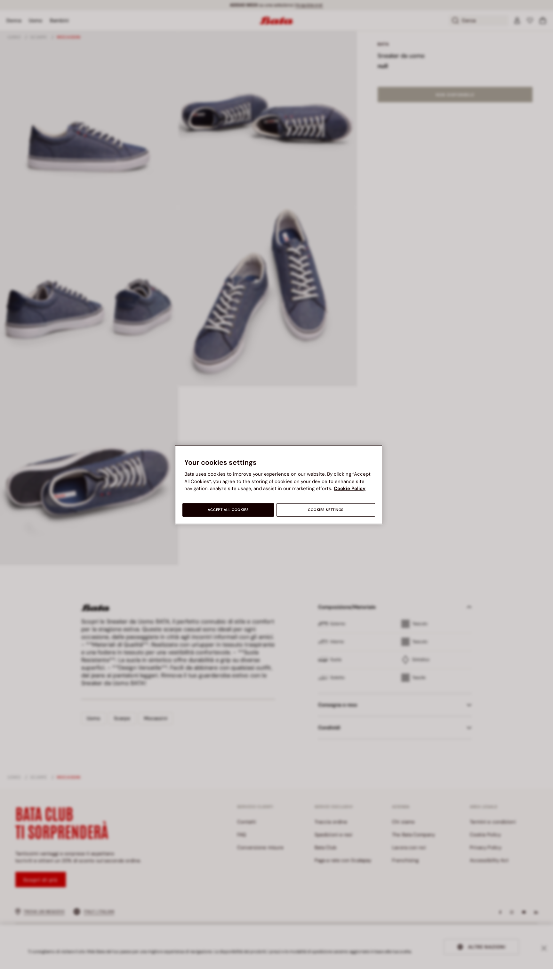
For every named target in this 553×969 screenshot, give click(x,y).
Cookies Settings (326, 509)
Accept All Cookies (228, 509)
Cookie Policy (349, 488)
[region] (279, 484)
